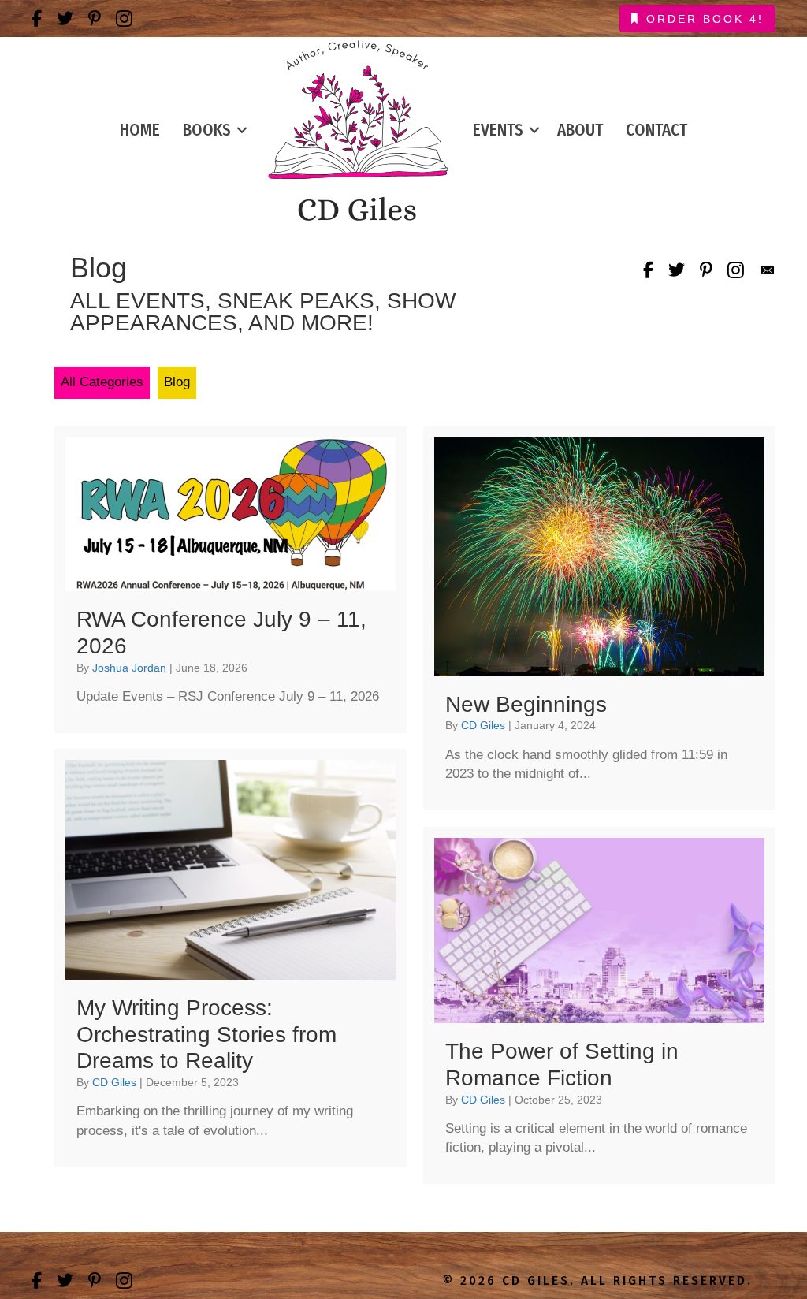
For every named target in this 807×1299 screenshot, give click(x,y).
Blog (177, 381)
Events (498, 130)
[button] (242, 130)
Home (140, 130)
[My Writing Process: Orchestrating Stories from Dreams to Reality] (230, 958)
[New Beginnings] (599, 618)
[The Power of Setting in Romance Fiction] (599, 1005)
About (580, 130)
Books (207, 130)
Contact (656, 130)
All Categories (102, 381)
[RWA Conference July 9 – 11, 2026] (230, 579)
